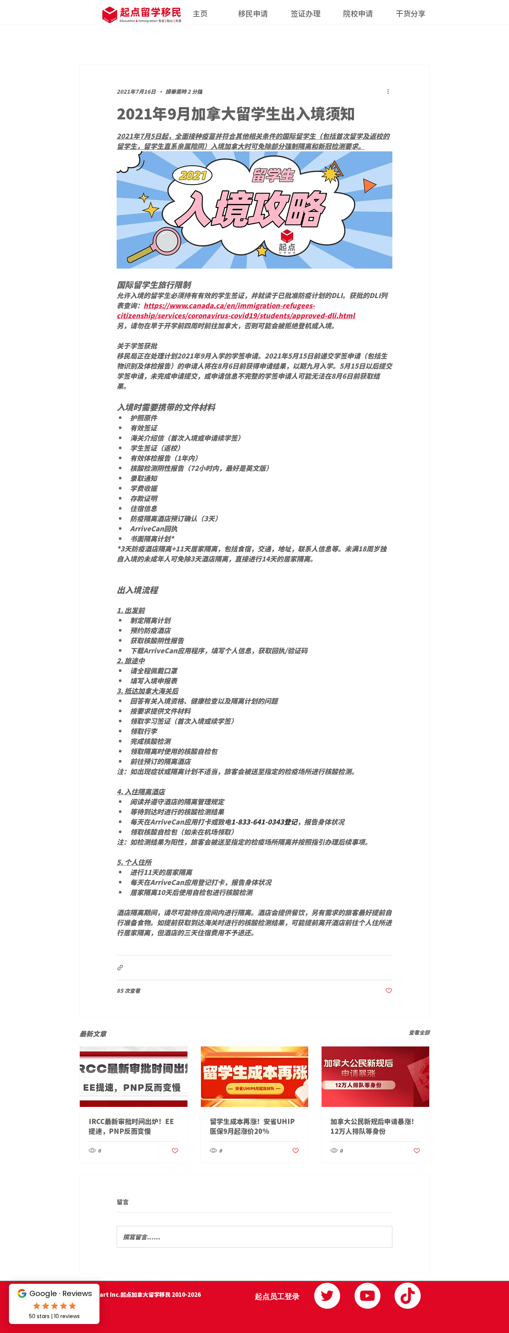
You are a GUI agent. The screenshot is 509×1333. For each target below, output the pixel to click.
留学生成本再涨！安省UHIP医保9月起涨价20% (252, 1126)
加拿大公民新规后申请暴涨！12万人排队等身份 (374, 1126)
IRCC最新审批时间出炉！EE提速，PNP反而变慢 (131, 1126)
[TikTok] (408, 1296)
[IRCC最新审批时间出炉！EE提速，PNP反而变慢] (133, 1076)
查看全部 (419, 1032)
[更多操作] (387, 91)
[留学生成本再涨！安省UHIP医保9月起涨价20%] (255, 1076)
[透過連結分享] (120, 967)
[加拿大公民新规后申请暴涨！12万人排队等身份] (375, 1076)
